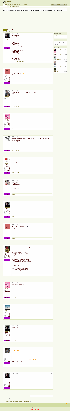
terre (9, 360)
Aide (64, 403)
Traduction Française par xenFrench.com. (43, 405)
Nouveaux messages (6, 6)
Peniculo (55, 35)
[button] (12, 5)
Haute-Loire (8, 170)
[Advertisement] (35, 19)
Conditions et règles (55, 403)
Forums (5, 4)
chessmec (7, 251)
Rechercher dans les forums (14, 6)
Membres (10, 4)
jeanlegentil (5, 31)
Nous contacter (48, 403)
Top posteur (56, 47)
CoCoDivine (7, 163)
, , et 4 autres (19, 61)
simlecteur (7, 310)
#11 (51, 282)
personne (58, 49)
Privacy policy (61, 403)
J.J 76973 (7, 353)
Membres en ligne (58, 33)
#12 (51, 305)
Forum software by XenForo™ (29, 405)
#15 (51, 373)
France (9, 126)
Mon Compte (24, 4)
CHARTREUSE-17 (7, 142)
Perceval (7, 96)
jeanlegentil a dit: (15, 350)
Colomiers (8, 45)
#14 (51, 348)
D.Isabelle (58, 59)
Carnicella (7, 119)
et (16, 82)
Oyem (57, 71)
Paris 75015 (8, 103)
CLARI (7, 186)
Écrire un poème (17, 4)
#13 (51, 325)
